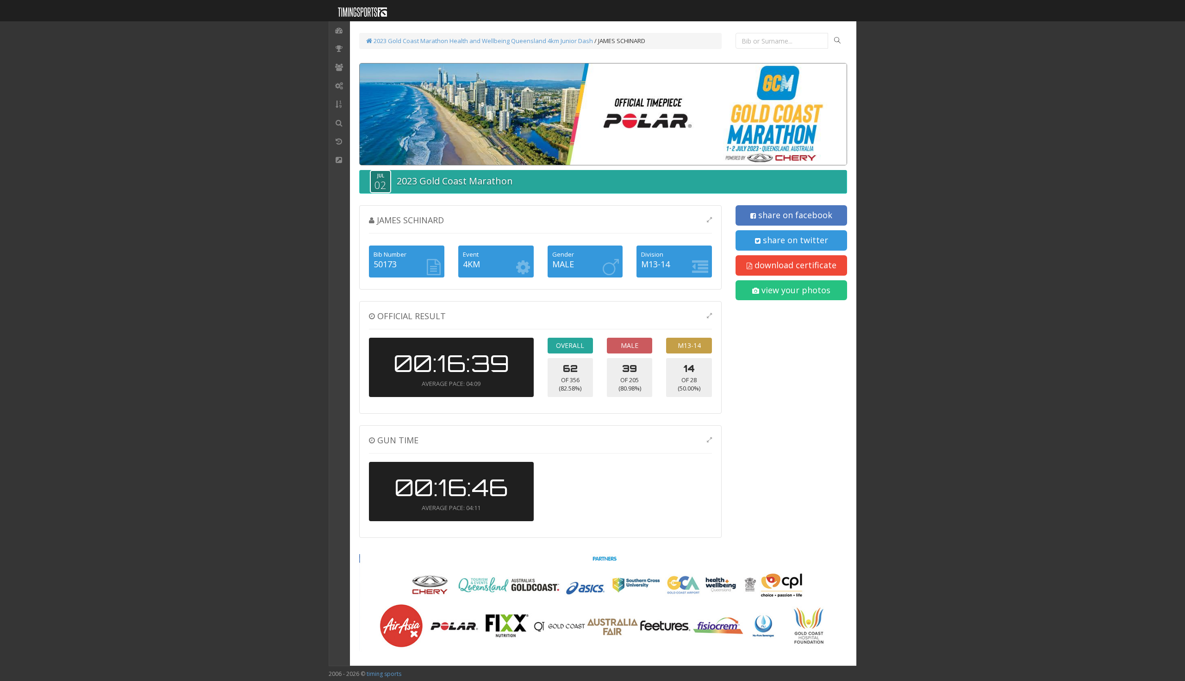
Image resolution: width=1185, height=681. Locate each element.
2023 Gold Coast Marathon (410, 41)
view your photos (794, 290)
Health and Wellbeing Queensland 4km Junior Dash (521, 41)
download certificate (794, 265)
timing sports (384, 674)
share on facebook (794, 215)
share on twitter (794, 240)
